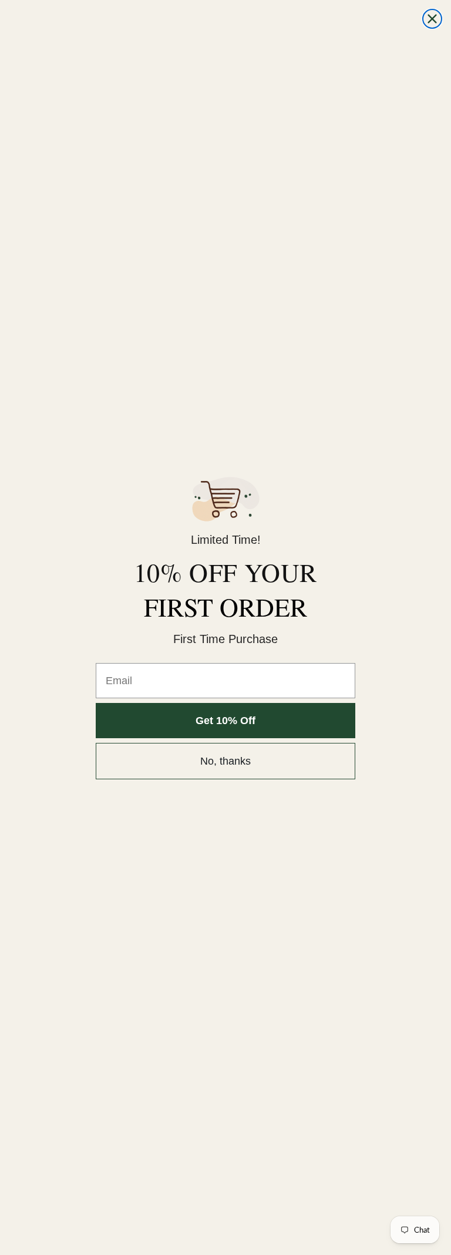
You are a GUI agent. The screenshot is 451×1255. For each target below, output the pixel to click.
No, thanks (225, 761)
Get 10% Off (225, 720)
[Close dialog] (432, 18)
